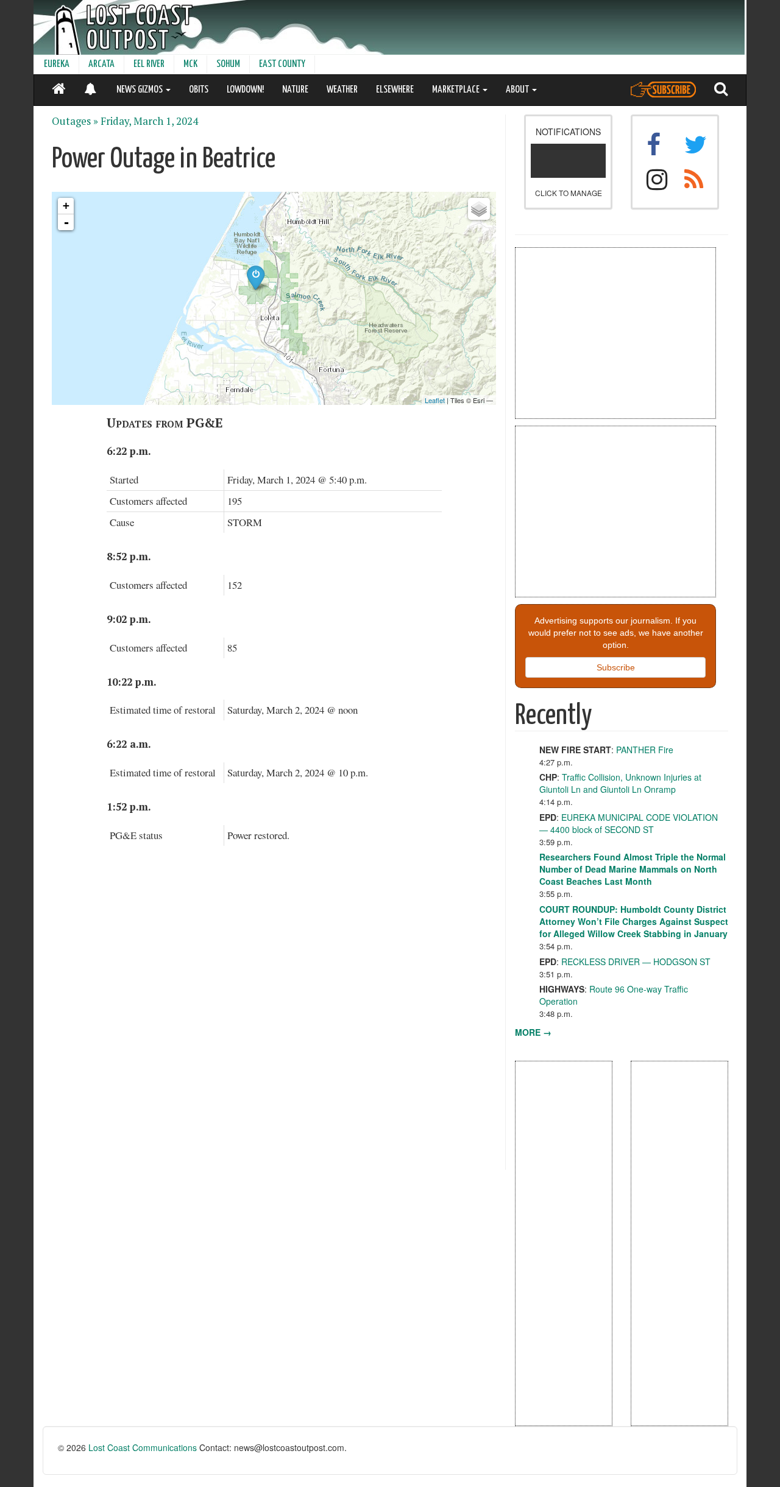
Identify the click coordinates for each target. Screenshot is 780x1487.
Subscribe (616, 667)
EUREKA (56, 64)
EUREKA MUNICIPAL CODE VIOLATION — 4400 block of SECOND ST (628, 823)
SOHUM (228, 64)
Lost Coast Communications (142, 1447)
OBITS (198, 90)
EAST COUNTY (282, 64)
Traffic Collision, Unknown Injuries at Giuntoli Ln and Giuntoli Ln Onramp (620, 783)
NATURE (295, 90)
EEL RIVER (149, 64)
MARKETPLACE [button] (456, 90)
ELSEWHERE (395, 90)
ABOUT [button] (518, 90)
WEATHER (342, 90)
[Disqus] (274, 1015)
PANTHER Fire (644, 750)
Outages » (75, 121)
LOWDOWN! (245, 90)
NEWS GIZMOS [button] (140, 90)
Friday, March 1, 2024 (149, 121)
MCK (190, 64)
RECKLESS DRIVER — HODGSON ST (636, 961)
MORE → (533, 1032)
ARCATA (101, 64)
